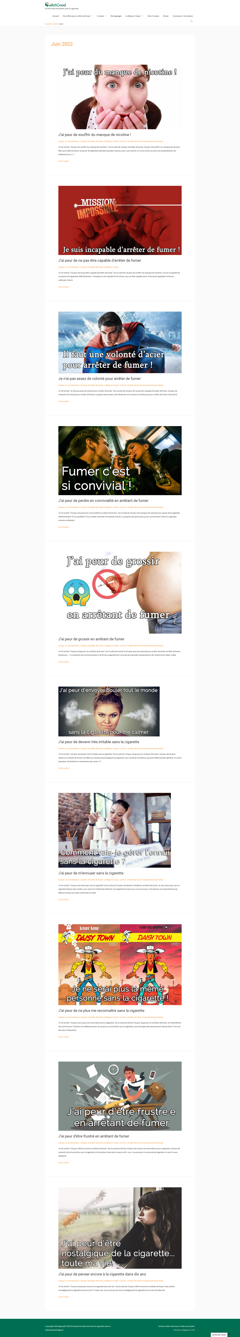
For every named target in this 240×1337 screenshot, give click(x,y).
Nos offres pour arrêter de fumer (76, 16)
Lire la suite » (63, 160)
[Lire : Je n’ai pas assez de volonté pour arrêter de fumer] (120, 342)
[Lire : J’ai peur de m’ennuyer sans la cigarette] (114, 830)
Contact (100, 16)
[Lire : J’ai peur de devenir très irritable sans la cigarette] (109, 711)
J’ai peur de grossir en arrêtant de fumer (91, 639)
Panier (166, 16)
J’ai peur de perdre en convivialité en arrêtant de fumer (103, 500)
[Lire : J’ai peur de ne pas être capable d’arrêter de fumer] (120, 220)
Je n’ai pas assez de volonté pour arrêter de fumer (99, 378)
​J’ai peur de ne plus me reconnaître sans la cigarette (101, 1010)
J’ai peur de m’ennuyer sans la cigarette (91, 873)
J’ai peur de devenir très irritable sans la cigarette (98, 742)
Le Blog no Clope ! (133, 16)
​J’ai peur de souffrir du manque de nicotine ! (94, 134)
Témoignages (116, 16)
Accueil (55, 16)
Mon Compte (153, 16)
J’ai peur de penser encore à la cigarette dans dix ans (102, 1274)
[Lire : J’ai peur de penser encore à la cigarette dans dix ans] (120, 1228)
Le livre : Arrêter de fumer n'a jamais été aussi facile (141, 141)
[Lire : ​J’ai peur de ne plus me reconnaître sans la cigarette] (120, 964)
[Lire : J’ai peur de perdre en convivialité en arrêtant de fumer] (120, 460)
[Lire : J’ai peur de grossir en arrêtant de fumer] (120, 592)
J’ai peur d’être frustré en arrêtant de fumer (93, 1136)
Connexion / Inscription (183, 16)
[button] (191, 21)
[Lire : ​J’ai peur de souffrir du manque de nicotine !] (120, 96)
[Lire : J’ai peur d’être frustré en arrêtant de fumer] (120, 1096)
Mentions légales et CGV (184, 1330)
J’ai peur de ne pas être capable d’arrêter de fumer (99, 260)
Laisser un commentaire (68, 141)
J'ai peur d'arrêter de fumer (91, 141)
